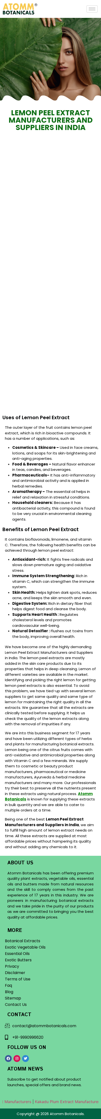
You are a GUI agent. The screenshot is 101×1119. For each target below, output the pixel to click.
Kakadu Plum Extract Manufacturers (62, 1101)
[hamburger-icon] (92, 8)
